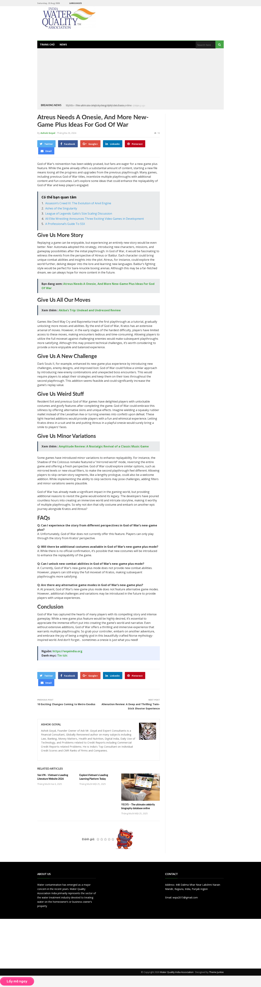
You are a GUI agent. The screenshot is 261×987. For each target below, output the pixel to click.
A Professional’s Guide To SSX (65, 224)
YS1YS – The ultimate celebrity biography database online (99, 105)
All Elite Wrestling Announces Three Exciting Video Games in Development (94, 219)
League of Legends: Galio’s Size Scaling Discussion (78, 213)
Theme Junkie (216, 972)
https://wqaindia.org (67, 651)
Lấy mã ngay (17, 981)
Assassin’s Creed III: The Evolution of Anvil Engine (78, 203)
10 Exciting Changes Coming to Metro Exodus (66, 704)
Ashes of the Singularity (61, 208)
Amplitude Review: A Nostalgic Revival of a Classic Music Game (104, 446)
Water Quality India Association (177, 972)
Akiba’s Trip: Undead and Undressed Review (90, 310)
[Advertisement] (130, 77)
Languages (75, 3)
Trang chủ (47, 44)
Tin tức (62, 655)
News (63, 44)
